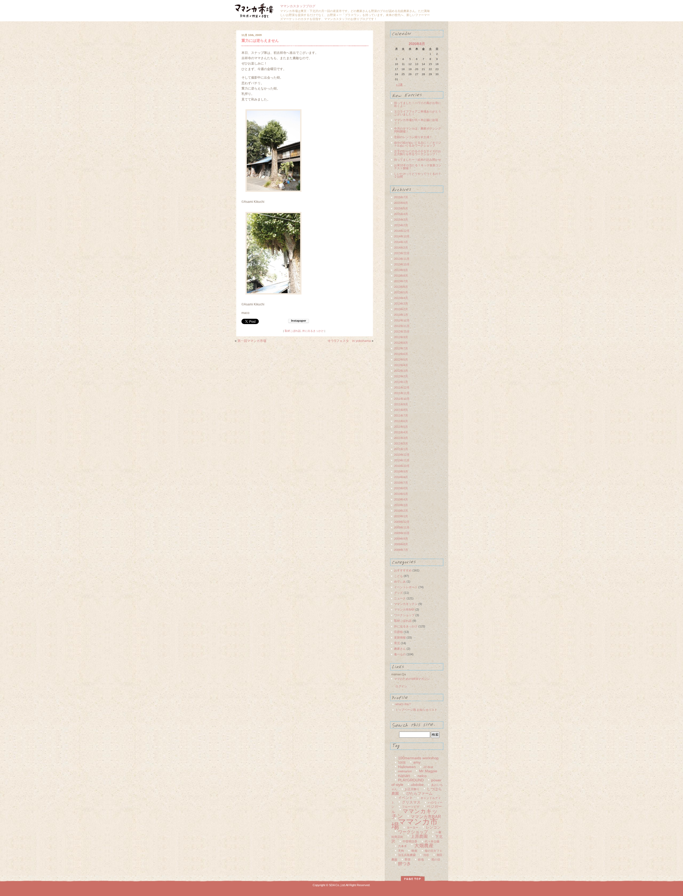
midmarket (405, 771)
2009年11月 (402, 527)
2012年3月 (401, 370)
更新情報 (400, 637)
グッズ (398, 592)
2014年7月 (401, 242)
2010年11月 (402, 460)
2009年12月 (402, 521)
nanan (404, 775)
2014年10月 (402, 236)
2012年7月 (401, 348)
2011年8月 (401, 409)
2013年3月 (401, 303)
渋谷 (426, 855)
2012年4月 (401, 365)
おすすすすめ (403, 570)
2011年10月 (402, 398)
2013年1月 (401, 314)
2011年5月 (401, 426)
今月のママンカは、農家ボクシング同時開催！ (417, 130)
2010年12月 (402, 454)
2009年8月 (401, 544)
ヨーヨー (412, 827)
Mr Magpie (428, 771)
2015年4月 (401, 214)
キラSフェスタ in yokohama (349, 341)
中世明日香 (410, 841)
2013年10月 (402, 264)
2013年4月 (401, 298)
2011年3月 (401, 437)
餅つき (404, 863)
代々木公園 (432, 841)
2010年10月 (402, 465)
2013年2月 (401, 309)
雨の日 (435, 859)
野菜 (408, 859)
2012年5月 (401, 359)
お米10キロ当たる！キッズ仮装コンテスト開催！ (417, 167)
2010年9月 (401, 471)
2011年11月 (402, 393)
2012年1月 (401, 382)
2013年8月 (401, 275)
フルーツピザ (410, 806)
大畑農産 (424, 845)
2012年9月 (401, 337)
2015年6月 (401, 202)
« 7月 (399, 84)
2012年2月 (401, 376)
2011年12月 (402, 387)
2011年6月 (401, 421)
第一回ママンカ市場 (251, 341)
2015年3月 (401, 219)
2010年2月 (401, 510)
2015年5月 (401, 208)
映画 (414, 850)
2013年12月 (402, 253)
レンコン (433, 827)
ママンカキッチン (406, 604)
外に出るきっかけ (313, 330)
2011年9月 (401, 404)
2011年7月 (401, 415)
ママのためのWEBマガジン (412, 678)
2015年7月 (401, 197)
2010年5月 (401, 493)
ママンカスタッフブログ (297, 6)
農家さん (400, 648)
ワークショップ (404, 615)
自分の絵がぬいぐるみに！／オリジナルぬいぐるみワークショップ (417, 144)
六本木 (402, 846)
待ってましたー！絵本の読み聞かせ (417, 159)
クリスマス (411, 802)
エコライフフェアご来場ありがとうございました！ (417, 113)
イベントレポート (406, 587)
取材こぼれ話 (293, 330)
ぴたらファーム (419, 794)
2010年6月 (401, 488)
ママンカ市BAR (404, 609)
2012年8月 (401, 342)
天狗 (401, 850)
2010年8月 (401, 477)
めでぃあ (400, 581)
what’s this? (403, 704)
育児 (397, 643)
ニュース (400, 598)
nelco (422, 776)
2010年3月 (401, 505)
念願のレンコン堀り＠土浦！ (413, 137)
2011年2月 (401, 443)
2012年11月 (402, 326)
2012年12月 (402, 320)
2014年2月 (401, 247)
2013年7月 (401, 281)
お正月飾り (412, 789)
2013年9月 (401, 270)
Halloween (407, 767)
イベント (405, 798)
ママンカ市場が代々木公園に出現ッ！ (416, 121)
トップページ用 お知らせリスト (416, 709)
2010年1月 (401, 516)
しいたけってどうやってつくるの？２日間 (417, 175)
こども (398, 576)
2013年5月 (401, 292)
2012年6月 (401, 354)
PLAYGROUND (411, 780)
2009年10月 (402, 533)
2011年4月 (401, 432)
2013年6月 (401, 286)
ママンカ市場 (414, 823)
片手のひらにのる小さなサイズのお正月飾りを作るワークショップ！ (417, 153)
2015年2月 (401, 225)
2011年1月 (401, 449)
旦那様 (398, 631)
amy (416, 762)
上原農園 (419, 836)
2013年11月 (402, 258)
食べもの (400, 654)
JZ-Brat (428, 767)
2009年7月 (401, 549)
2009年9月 (401, 538)
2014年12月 (402, 230)
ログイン (401, 686)
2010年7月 (401, 482)
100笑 (402, 762)
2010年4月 (401, 499)
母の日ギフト (433, 850)
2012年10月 (402, 331)
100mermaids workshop (418, 758)
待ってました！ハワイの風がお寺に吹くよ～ (417, 104)
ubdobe (417, 785)
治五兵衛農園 (407, 855)
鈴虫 (421, 859)
